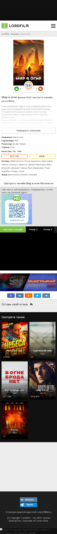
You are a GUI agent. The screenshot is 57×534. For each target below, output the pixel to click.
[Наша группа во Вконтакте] (28, 501)
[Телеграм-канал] (28, 506)
